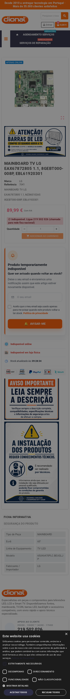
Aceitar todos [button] (18, 692)
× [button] (66, 634)
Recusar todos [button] (51, 692)
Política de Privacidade (23, 658)
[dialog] (35, 664)
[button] (35, 686)
